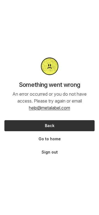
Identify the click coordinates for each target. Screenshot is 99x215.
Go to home (49, 138)
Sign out (50, 152)
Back (49, 125)
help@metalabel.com (49, 108)
